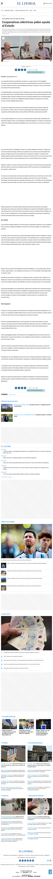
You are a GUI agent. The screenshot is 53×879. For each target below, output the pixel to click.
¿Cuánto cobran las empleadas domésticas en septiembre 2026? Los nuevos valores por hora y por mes (27, 451)
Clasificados (21, 855)
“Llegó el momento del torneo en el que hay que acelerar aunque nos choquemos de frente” (26, 467)
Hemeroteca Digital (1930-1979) (8, 864)
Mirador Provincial (39, 855)
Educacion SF (32, 857)
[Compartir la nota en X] (19, 70)
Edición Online (12, 394)
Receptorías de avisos (21, 864)
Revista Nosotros (14, 855)
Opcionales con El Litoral (24, 866)
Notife (27, 857)
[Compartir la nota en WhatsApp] (21, 70)
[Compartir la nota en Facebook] (16, 70)
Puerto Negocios (21, 857)
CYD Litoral (27, 855)
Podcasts (32, 855)
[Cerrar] (43, 72)
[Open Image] (3, 38)
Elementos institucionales (46, 864)
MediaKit (33, 866)
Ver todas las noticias (7, 477)
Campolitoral (6, 855)
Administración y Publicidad (33, 864)
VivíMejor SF (47, 855)
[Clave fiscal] (50, 874)
